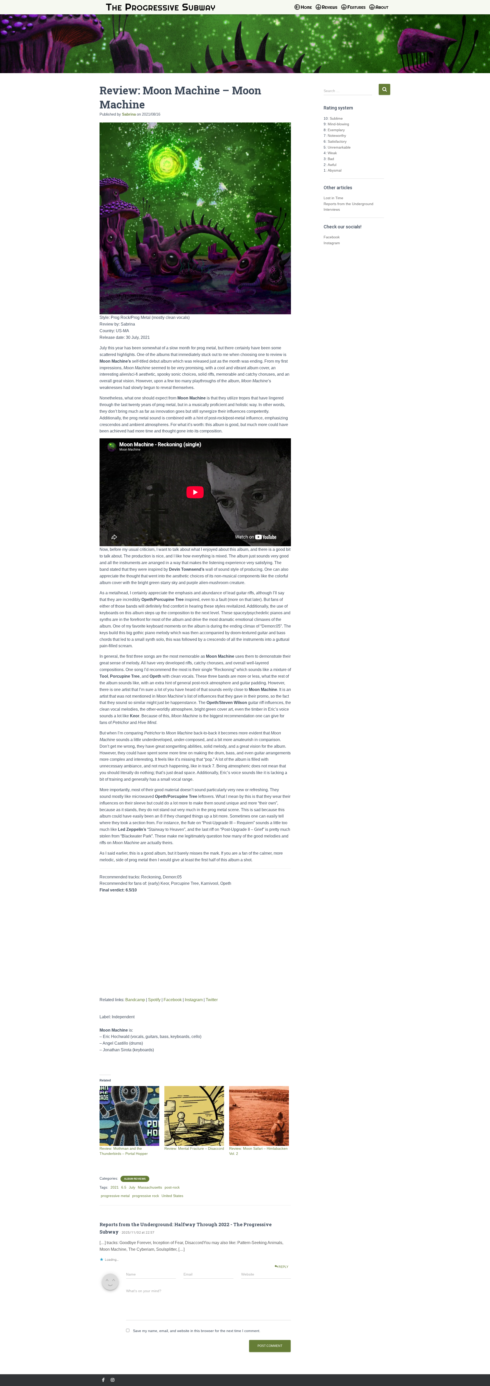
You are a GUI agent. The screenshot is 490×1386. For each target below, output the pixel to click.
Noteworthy (337, 135)
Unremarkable (339, 147)
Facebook (173, 1000)
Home (304, 10)
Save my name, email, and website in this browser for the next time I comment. (196, 1331)
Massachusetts (150, 1187)
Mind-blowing (338, 124)
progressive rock (145, 1196)
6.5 (123, 1187)
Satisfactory (337, 141)
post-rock (172, 1187)
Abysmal (334, 170)
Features (355, 10)
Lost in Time (333, 198)
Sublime (336, 118)
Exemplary (336, 130)
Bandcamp (135, 1000)
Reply (283, 1267)
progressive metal (115, 1196)
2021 (115, 1187)
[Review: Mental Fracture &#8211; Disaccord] (194, 1116)
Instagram (194, 1000)
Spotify (154, 1000)
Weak (332, 153)
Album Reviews (135, 1178)
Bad (331, 159)
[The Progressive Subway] (160, 7)
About (381, 10)
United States (172, 1196)
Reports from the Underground (348, 204)
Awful (332, 165)
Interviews (332, 209)
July (132, 1187)
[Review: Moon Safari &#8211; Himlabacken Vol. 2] (259, 1116)
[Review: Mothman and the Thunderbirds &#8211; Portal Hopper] (129, 1116)
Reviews (328, 10)
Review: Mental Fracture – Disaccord (194, 1148)
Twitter (212, 1000)
